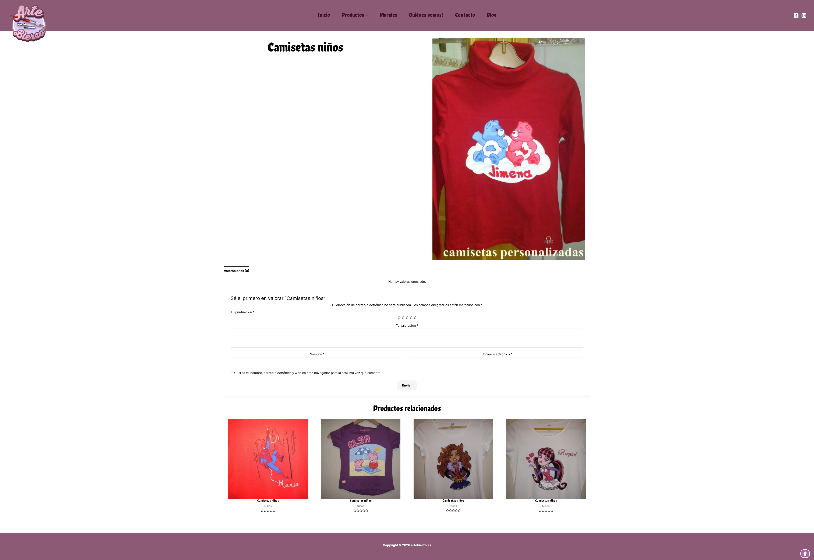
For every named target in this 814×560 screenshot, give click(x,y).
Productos (352, 15)
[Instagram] (804, 15)
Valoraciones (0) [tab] (236, 271)
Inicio (324, 15)
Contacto (465, 15)
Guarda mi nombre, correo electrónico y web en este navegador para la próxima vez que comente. (307, 373)
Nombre (317, 354)
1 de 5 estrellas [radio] (399, 317)
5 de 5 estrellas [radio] (415, 317)
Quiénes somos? (426, 15)
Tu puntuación (243, 312)
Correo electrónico (496, 354)
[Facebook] (796, 15)
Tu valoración (407, 325)
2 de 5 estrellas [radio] (403, 317)
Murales (388, 15)
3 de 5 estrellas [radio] (407, 317)
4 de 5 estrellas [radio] (411, 317)
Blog (491, 15)
